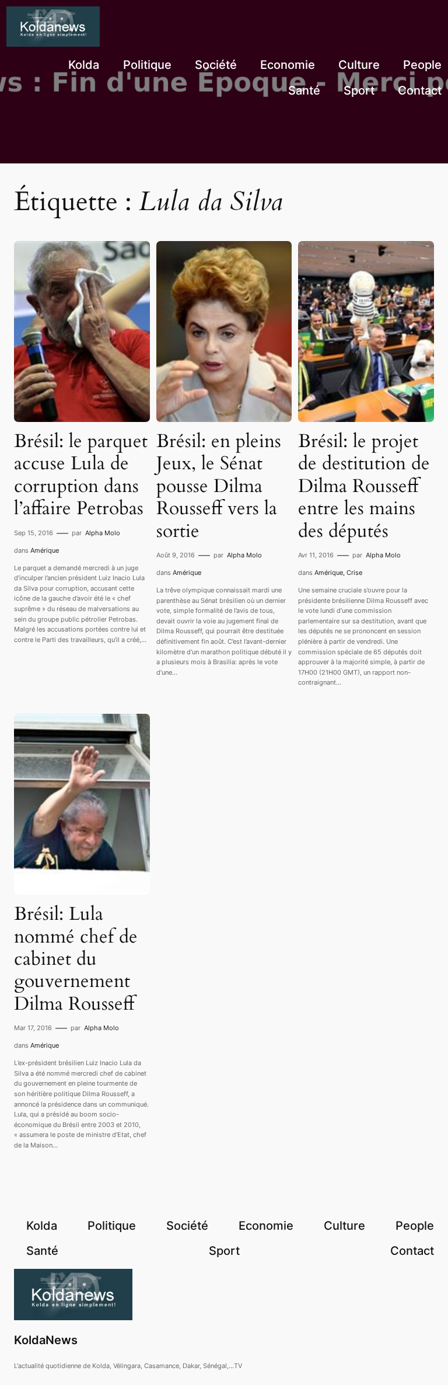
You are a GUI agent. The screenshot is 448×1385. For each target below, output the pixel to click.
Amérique (44, 550)
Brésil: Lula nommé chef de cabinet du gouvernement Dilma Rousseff (76, 959)
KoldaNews (46, 1340)
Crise (354, 572)
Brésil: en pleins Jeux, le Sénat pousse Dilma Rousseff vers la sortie (218, 486)
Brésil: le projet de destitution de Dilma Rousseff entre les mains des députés (364, 486)
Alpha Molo (102, 533)
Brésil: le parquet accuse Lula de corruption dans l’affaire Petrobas (81, 475)
